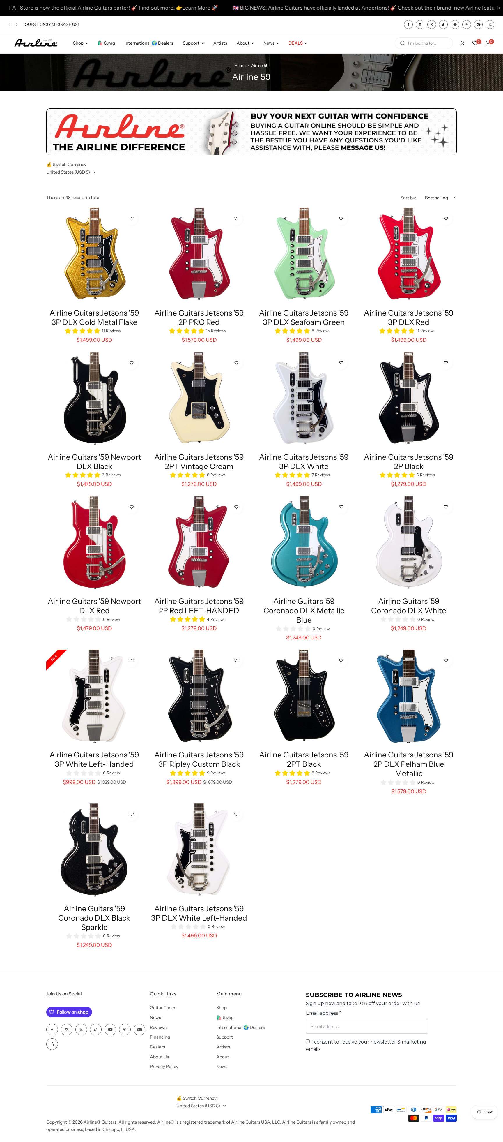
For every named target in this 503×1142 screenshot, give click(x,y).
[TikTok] (443, 24)
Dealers (157, 1047)
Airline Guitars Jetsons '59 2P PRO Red (199, 317)
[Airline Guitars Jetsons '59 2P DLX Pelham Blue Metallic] (409, 698)
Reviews (158, 1027)
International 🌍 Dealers (240, 1027)
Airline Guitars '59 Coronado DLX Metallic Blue (303, 611)
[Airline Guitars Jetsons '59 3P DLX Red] (409, 256)
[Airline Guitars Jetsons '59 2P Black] (409, 400)
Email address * (323, 1013)
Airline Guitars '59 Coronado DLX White (408, 606)
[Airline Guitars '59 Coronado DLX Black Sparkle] (94, 851)
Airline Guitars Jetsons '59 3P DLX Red (409, 317)
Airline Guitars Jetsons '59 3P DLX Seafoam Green (304, 317)
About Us (159, 1057)
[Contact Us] (251, 153)
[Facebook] (408, 24)
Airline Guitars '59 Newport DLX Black (94, 461)
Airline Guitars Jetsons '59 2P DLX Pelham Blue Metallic (409, 764)
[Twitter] (431, 24)
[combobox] (424, 43)
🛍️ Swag (225, 1017)
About (222, 1057)
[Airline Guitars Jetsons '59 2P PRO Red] (199, 256)
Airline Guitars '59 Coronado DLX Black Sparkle (94, 918)
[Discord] (478, 24)
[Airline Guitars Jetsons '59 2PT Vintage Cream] (199, 400)
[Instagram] (420, 24)
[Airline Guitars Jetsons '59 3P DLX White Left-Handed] (199, 851)
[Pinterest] (466, 24)
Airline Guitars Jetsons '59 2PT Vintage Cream (199, 461)
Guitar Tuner (163, 1007)
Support (224, 1037)
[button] (9, 24)
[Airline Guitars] (36, 43)
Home (240, 65)
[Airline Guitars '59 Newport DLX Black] (94, 400)
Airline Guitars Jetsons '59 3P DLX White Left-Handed (199, 913)
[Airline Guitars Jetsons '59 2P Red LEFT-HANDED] (199, 544)
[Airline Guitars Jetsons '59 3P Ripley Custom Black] (199, 698)
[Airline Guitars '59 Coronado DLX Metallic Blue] (304, 544)
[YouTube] (455, 24)
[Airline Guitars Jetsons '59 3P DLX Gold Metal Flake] (94, 256)
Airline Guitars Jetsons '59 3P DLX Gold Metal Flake (94, 317)
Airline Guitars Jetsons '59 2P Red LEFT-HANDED (199, 606)
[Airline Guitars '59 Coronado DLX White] (409, 544)
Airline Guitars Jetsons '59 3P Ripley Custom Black (199, 759)
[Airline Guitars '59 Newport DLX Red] (94, 544)
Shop (221, 1007)
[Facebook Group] (490, 24)
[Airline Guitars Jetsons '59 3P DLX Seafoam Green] (304, 256)
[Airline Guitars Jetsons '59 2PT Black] (304, 698)
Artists (223, 1047)
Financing (160, 1037)
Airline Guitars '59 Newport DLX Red (94, 606)
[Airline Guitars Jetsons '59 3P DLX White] (304, 400)
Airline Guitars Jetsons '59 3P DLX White (304, 461)
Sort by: (408, 197)
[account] (462, 43)
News (155, 1017)
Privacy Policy (164, 1066)
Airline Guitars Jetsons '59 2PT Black (304, 759)
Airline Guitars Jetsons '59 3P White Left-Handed (94, 759)
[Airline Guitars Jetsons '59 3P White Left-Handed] (94, 698)
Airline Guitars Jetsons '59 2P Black (409, 461)
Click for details (68, 27)
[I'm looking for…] (402, 43)
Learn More (116, 8)
